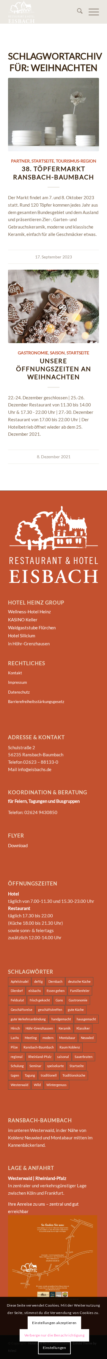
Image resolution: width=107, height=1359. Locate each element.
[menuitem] (77, 12)
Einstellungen (54, 1347)
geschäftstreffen (50, 1009)
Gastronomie (33, 352)
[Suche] (77, 12)
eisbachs (35, 991)
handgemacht (61, 1019)
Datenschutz (19, 692)
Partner (20, 161)
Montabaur (67, 1038)
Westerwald (19, 1085)
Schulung (17, 1066)
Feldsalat (17, 1000)
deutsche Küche (79, 981)
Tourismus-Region (76, 161)
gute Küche (76, 1009)
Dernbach (55, 981)
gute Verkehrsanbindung (28, 1019)
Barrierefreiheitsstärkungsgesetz (36, 701)
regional (17, 1057)
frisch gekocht (40, 1000)
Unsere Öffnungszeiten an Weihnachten (53, 369)
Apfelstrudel (20, 981)
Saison (57, 352)
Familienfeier (79, 991)
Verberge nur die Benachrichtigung (54, 1335)
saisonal (63, 1057)
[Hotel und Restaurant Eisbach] (44, 12)
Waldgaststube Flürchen (32, 627)
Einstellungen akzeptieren (54, 1323)
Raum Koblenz (69, 1047)
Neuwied (87, 1038)
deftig (38, 981)
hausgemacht (86, 1019)
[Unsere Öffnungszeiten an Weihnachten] (53, 306)
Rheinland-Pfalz (39, 1057)
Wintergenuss (56, 1085)
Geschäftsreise (21, 1009)
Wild (37, 1085)
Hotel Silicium (21, 635)
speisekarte (55, 1066)
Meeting (31, 1038)
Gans (59, 1000)
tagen (15, 1075)
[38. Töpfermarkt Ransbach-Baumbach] (53, 114)
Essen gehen (55, 991)
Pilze (14, 1047)
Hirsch (15, 1028)
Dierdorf (17, 991)
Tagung (30, 1075)
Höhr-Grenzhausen (39, 1028)
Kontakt (15, 672)
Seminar (35, 1066)
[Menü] (91, 12)
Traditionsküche (73, 1075)
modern (48, 1038)
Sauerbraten (83, 1057)
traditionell (49, 1075)
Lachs (15, 1038)
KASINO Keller (22, 619)
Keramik (65, 1028)
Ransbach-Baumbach (38, 1047)
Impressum (17, 682)
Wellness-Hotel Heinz (29, 611)
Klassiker (83, 1028)
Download (18, 845)
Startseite (43, 161)
